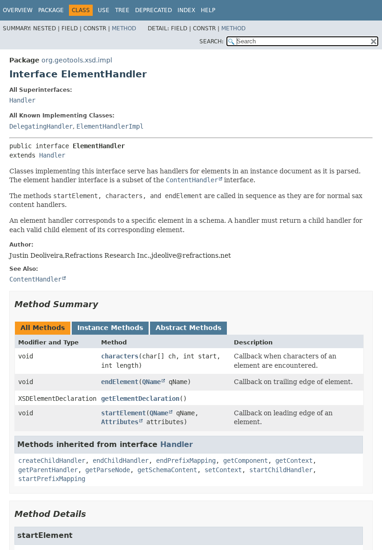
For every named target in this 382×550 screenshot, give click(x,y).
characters (119, 356)
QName (151, 381)
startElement (123, 413)
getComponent (245, 460)
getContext (294, 460)
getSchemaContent (167, 470)
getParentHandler (48, 470)
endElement (119, 381)
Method (124, 28)
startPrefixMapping (51, 478)
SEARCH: (211, 41)
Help (208, 10)
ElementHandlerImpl (109, 126)
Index (186, 10)
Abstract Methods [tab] (188, 327)
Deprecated (153, 10)
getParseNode (107, 470)
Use (103, 10)
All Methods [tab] (42, 327)
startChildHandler (281, 470)
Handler (22, 100)
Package (51, 10)
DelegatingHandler (41, 126)
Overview (18, 10)
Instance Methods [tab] (110, 327)
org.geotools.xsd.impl (76, 60)
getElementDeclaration (140, 398)
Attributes (119, 422)
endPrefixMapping (186, 460)
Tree (122, 10)
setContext (223, 470)
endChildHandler (121, 460)
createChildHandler (51, 460)
